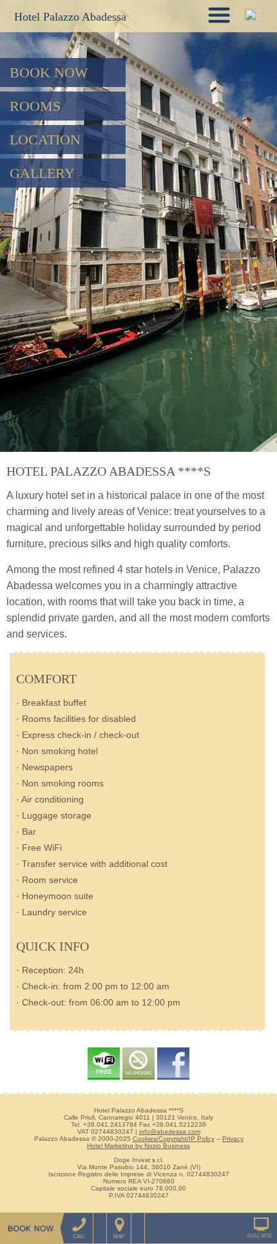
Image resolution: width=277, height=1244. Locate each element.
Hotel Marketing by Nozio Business (138, 1145)
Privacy (233, 1138)
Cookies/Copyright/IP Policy (174, 1138)
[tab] (219, 15)
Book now (49, 72)
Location (45, 139)
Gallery (42, 173)
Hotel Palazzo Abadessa (70, 16)
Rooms (35, 106)
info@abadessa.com (169, 1131)
